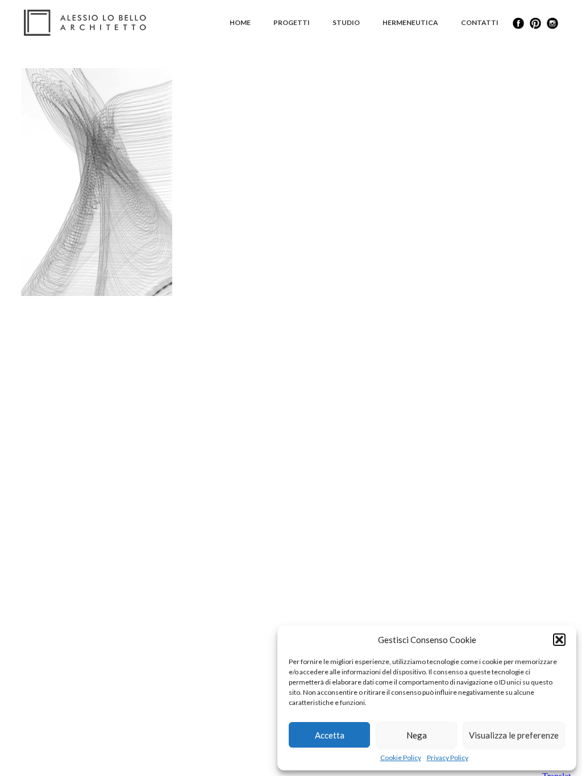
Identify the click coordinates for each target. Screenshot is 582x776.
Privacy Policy (447, 757)
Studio (346, 22)
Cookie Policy (400, 757)
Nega (416, 735)
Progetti (291, 22)
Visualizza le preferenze (514, 735)
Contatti (479, 22)
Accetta (329, 735)
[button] (559, 639)
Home (240, 22)
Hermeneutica (410, 22)
